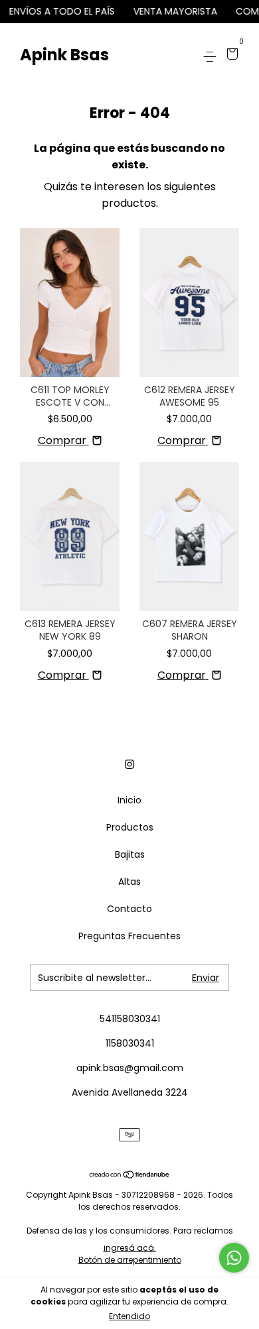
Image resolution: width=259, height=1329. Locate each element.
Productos (129, 827)
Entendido (129, 1316)
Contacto (129, 908)
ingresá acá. (130, 1247)
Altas (129, 881)
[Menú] (212, 55)
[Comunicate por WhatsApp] (234, 1258)
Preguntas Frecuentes (129, 936)
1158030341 (130, 1043)
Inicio (129, 800)
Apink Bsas (64, 55)
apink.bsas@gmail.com (129, 1067)
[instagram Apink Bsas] (129, 765)
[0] (230, 55)
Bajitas (130, 854)
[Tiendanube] (129, 1175)
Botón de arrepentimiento (129, 1259)
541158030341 (130, 1018)
